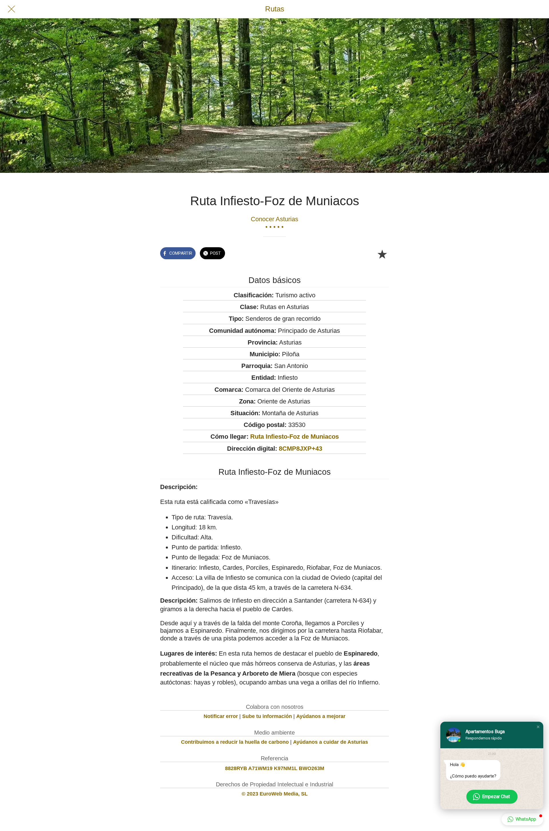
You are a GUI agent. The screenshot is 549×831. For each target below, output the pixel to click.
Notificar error (221, 716)
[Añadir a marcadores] (382, 254)
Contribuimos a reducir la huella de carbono (235, 742)
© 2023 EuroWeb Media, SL (275, 794)
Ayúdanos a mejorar (320, 716)
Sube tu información (267, 716)
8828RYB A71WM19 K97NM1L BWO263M (274, 768)
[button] (538, 727)
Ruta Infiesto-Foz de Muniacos (294, 436)
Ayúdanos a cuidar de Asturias (330, 742)
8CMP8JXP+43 (300, 448)
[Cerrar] (11, 9)
